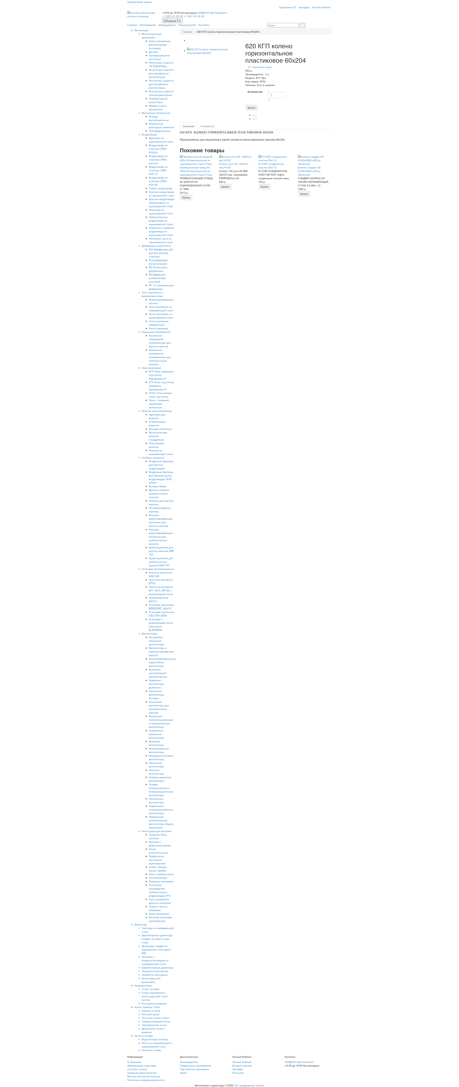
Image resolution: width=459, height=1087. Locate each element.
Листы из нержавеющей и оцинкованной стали (157, 1044)
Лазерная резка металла (142, 1072)
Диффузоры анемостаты (156, 245)
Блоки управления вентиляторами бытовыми (160, 44)
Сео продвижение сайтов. (249, 1085)
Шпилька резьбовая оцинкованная (160, 919)
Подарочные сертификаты (195, 1065)
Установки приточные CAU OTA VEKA (161, 613)
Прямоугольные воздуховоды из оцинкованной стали (161, 220)
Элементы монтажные (155, 971)
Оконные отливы (151, 1050)
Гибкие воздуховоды (161, 188)
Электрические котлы (154, 1025)
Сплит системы (151, 989)
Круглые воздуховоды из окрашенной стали (161, 193)
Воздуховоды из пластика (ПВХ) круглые (158, 159)
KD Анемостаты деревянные (158, 269)
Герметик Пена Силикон (158, 836)
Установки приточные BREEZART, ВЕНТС (161, 606)
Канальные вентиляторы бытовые (156, 694)
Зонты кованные (158, 328)
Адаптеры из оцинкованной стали (161, 139)
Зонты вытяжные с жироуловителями (152, 294)
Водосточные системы (155, 1039)
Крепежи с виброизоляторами (160, 843)
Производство (147, 25)
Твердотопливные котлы (156, 1021)
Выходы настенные (160, 429)
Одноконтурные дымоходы (157, 967)
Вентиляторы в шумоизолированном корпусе (161, 651)
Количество (255, 91)
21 (249, 67)
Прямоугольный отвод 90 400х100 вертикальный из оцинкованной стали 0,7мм (196, 171)
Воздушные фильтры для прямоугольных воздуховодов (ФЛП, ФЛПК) (161, 477)
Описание (189, 126)
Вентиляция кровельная (156, 113)
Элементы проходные (155, 974)
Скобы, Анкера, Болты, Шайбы (158, 868)
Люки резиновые (151, 368)
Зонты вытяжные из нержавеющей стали (161, 308)
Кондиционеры (143, 985)
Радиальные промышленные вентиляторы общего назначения (161, 822)
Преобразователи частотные (159, 57)
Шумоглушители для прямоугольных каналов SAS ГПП (161, 561)
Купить (251, 107)
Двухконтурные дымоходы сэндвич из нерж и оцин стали (157, 938)
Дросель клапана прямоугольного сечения (159, 493)
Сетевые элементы (153, 457)
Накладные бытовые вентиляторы (161, 757)
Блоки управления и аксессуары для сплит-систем (155, 996)
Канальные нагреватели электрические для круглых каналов (160, 341)
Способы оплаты (137, 1069)
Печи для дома (150, 1014)
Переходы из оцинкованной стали (161, 211)
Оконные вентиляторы (156, 771)
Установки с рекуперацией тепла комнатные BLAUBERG (161, 624)
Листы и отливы (143, 1035)
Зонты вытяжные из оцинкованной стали (161, 315)
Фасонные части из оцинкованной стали (161, 240)
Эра (267, 74)
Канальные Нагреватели (156, 332)
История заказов (242, 1065)
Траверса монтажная (161, 881)
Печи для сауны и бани (155, 1017)
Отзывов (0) (207, 126)
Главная (132, 25)
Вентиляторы (149, 633)
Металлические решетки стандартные (158, 436)
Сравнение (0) (287, 7)
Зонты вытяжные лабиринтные (159, 322)
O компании (134, 1062)
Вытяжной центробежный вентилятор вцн (158, 673)
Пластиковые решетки (156, 445)
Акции (183, 1072)
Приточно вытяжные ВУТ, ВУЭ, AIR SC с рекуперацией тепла (161, 590)
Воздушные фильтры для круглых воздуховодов (161, 464)
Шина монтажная (159, 913)
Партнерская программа (194, 1069)
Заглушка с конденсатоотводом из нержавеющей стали (155, 960)
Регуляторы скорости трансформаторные (161, 93)
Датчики (153, 52)
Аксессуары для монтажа (156, 831)
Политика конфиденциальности (146, 1080)
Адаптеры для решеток (157, 416)
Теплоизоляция (158, 877)
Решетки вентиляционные (157, 411)
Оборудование (167, 25)
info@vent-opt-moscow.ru (212, 12)
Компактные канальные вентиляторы (156, 734)
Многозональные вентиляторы (159, 750)
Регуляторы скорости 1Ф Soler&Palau (161, 64)
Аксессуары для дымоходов (151, 980)
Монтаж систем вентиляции (143, 1076)
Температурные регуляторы (158, 100)
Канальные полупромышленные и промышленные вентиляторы (161, 721)
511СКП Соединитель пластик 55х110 (271, 165)
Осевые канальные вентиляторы (160, 778)
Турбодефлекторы (160, 131)
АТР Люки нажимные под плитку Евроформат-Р (161, 375)
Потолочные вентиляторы (156, 800)
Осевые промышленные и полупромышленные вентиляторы (161, 789)
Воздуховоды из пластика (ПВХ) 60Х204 (158, 148)
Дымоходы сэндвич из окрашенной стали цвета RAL (156, 949)
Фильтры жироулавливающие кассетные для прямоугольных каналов (161, 536)
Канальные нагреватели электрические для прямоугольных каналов (160, 357)
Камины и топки (151, 1010)
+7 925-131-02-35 (173, 16)
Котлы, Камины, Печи (147, 1007)
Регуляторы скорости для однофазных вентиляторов (161, 73)
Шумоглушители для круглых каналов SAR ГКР (161, 550)
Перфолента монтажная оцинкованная (157, 859)
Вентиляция (141, 30)
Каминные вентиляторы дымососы (156, 683)
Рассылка (237, 1072)
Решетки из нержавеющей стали (161, 452)
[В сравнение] (254, 119)
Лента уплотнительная (158, 850)
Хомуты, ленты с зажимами (158, 908)
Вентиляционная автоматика (152, 35)
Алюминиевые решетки (157, 423)
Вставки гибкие (157, 486)
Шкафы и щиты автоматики (158, 107)
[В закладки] (254, 115)
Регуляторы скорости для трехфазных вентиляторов (161, 84)
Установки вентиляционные (158, 569)
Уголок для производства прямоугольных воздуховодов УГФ (160, 890)
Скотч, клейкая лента (161, 874)
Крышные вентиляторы (156, 743)
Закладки (304, 7)
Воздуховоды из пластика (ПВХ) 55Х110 (158, 170)
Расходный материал (154, 1003)
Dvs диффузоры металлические (158, 261)
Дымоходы (140, 924)
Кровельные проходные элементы (161, 125)
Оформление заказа (139, 2)
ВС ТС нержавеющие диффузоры (161, 287)
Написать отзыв (262, 67)
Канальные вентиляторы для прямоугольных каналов (159, 707)
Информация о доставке (141, 1065)
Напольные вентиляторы (156, 764)
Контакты (203, 25)
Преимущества (187, 25)
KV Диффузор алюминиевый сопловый (157, 278)
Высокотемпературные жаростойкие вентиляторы (162, 662)
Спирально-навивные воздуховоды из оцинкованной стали (161, 231)
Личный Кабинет (242, 1062)
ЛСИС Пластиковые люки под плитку (160, 394)
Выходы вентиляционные (159, 118)
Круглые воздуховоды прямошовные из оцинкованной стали (161, 202)
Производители (189, 1062)
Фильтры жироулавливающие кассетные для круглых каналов (161, 520)
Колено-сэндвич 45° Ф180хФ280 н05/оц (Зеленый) (309, 171)
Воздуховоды (149, 134)
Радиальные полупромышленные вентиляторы (161, 809)
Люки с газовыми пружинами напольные (159, 403)
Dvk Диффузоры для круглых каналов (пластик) (161, 252)
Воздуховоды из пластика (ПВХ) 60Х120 (158, 181)
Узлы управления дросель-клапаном (160, 901)
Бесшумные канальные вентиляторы (156, 640)
